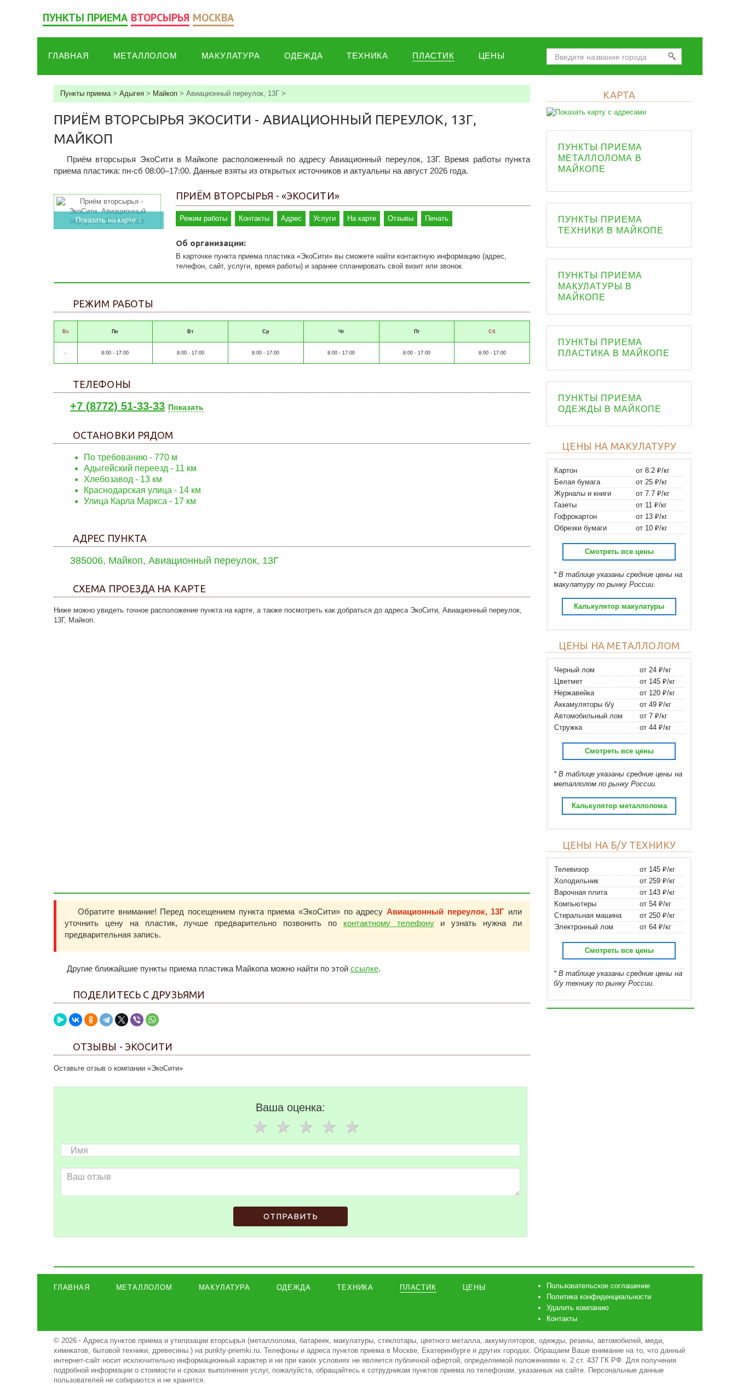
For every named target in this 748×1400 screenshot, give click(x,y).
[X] (121, 1019)
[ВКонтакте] (75, 1019)
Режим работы (203, 218)
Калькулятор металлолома (619, 806)
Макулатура (231, 55)
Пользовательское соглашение (598, 1286)
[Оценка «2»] (282, 1126)
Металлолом (145, 55)
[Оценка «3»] (305, 1126)
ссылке (364, 968)
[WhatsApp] (152, 1019)
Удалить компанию (577, 1308)
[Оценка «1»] (259, 1126)
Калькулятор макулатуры (619, 606)
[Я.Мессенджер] (60, 1019)
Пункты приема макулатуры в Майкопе (600, 286)
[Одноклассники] (90, 1019)
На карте (361, 218)
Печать (436, 218)
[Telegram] (106, 1019)
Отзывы (400, 218)
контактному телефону (388, 923)
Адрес (291, 218)
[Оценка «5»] (351, 1126)
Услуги (324, 218)
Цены (492, 55)
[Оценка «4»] (328, 1126)
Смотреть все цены (619, 551)
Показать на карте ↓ (109, 220)
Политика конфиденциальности (598, 1297)
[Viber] (136, 1019)
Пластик (433, 55)
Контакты (254, 218)
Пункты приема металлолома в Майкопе (600, 158)
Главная (68, 55)
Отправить (290, 1216)
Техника (367, 55)
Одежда (303, 55)
